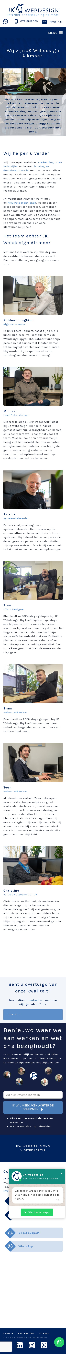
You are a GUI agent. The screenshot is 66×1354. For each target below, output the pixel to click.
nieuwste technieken (22, 202)
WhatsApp (25, 1246)
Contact (14, 1014)
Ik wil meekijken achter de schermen (33, 1107)
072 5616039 (29, 21)
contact (33, 1000)
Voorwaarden (26, 1333)
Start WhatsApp (39, 1212)
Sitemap (44, 1333)
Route (7, 1190)
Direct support (29, 1232)
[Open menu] (33, 32)
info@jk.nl (56, 21)
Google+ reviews (39, 1337)
